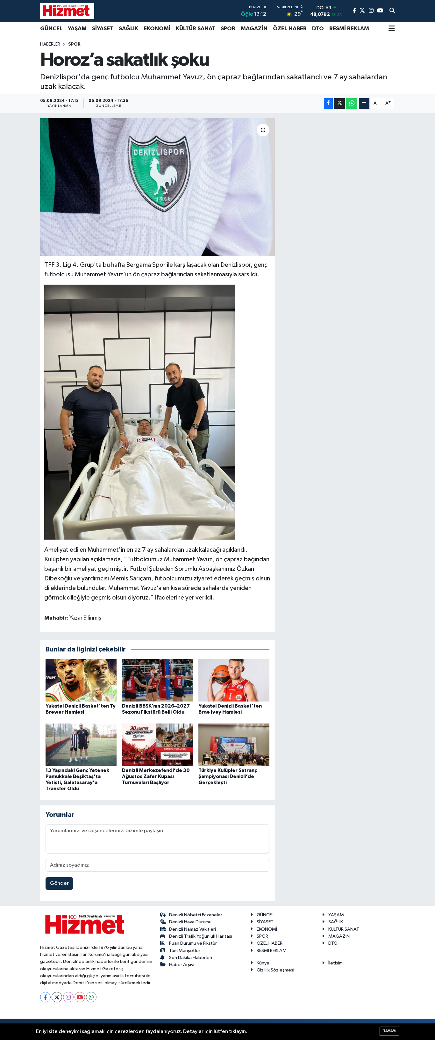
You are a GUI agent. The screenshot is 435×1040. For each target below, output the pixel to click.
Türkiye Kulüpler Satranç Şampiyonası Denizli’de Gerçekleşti (227, 776)
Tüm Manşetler (184, 950)
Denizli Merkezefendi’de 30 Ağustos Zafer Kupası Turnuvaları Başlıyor (156, 776)
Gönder (59, 883)
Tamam (389, 1031)
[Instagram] (68, 997)
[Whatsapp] (91, 997)
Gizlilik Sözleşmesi (275, 970)
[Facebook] (45, 997)
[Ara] (392, 11)
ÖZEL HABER (290, 29)
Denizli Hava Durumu (190, 922)
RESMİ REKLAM (349, 29)
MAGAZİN (254, 29)
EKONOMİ (157, 29)
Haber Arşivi (181, 964)
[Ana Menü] (392, 29)
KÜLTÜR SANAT (195, 29)
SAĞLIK (128, 29)
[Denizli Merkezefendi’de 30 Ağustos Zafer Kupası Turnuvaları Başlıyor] (157, 744)
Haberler (50, 44)
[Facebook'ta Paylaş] (328, 103)
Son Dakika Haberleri (190, 957)
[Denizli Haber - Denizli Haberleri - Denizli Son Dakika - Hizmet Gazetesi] (67, 10)
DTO (318, 29)
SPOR (228, 29)
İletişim (335, 963)
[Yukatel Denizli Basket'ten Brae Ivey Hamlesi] (233, 680)
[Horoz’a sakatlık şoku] (157, 187)
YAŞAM (77, 29)
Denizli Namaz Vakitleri (192, 929)
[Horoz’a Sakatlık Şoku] (139, 412)
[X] (57, 997)
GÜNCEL (51, 29)
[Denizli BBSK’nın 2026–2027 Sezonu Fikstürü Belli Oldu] (157, 680)
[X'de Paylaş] (339, 103)
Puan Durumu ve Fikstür (193, 943)
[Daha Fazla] (364, 103)
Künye (263, 963)
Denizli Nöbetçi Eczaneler (195, 915)
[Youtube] (80, 997)
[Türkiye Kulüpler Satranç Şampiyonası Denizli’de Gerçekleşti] (233, 744)
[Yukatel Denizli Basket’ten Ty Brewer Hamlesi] (81, 680)
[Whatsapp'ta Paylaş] (351, 103)
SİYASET (102, 29)
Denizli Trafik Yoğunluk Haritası (200, 936)
